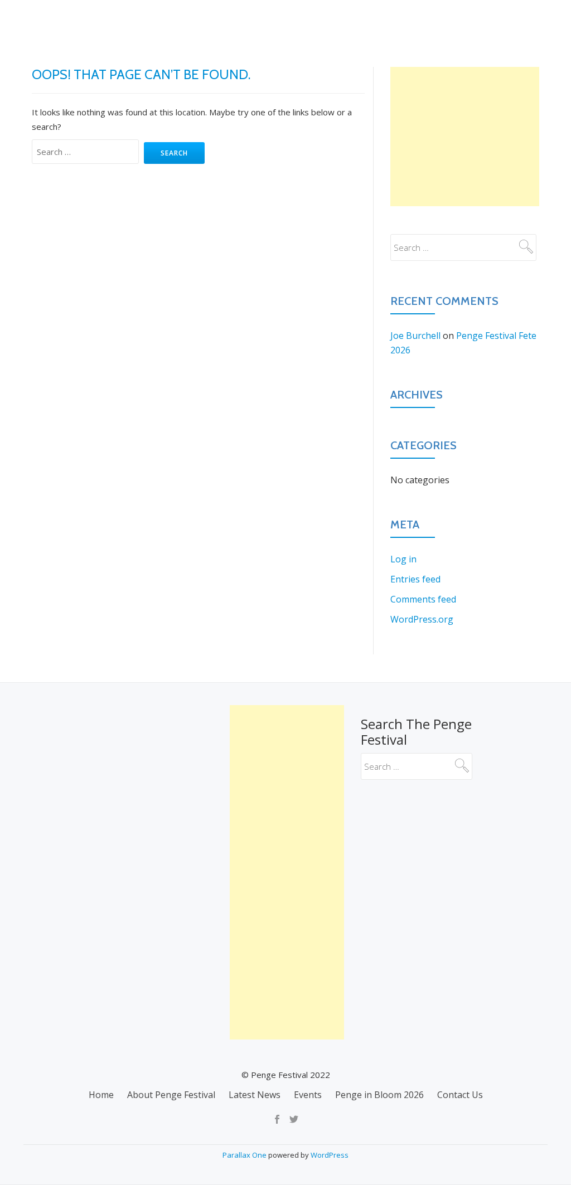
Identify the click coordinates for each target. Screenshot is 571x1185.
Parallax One (245, 1155)
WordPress (330, 1155)
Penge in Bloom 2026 (431, 19)
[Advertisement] (464, 136)
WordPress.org (421, 619)
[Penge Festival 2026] (41, 19)
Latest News (289, 19)
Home (116, 19)
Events (351, 19)
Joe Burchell (415, 335)
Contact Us (520, 19)
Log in (403, 559)
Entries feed (415, 579)
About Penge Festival (195, 19)
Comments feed (423, 599)
